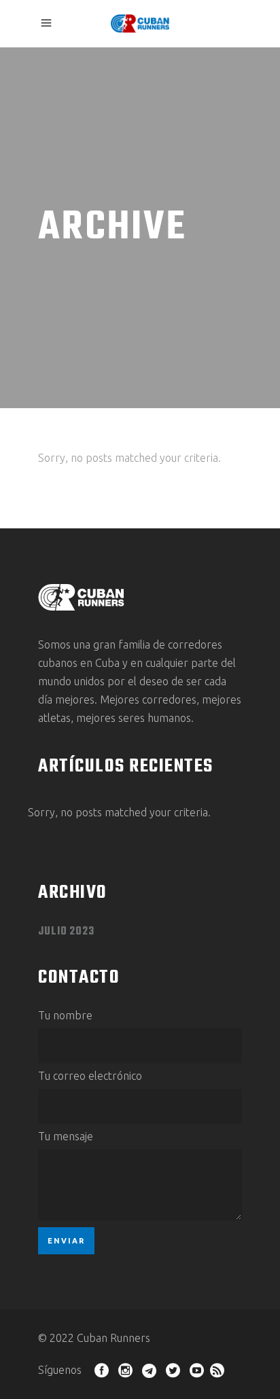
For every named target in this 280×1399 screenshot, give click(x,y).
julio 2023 (66, 932)
